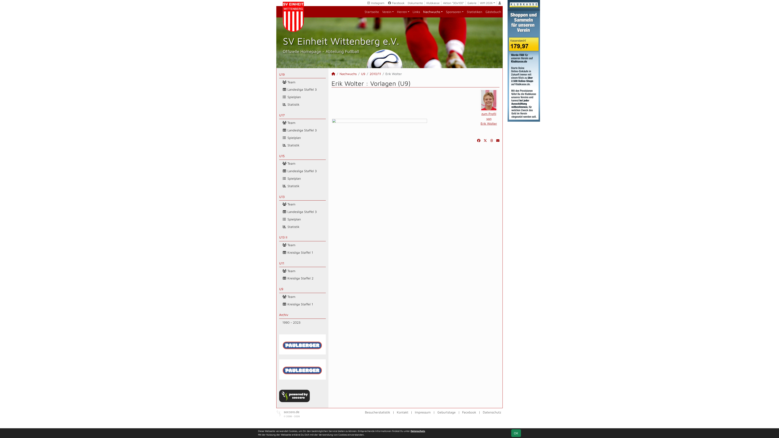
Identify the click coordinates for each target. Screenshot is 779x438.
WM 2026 (486, 3)
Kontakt (402, 412)
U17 (282, 115)
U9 (281, 289)
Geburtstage (446, 412)
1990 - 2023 (291, 322)
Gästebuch (493, 12)
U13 (282, 197)
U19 (282, 74)
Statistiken (474, 12)
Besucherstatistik (377, 412)
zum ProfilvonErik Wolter (489, 118)
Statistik (292, 104)
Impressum (423, 412)
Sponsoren (453, 12)
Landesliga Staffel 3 (301, 89)
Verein (386, 12)
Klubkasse (433, 3)
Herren (402, 12)
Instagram (377, 3)
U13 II (283, 237)
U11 (281, 263)
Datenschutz (492, 412)
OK (516, 433)
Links (416, 12)
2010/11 (375, 74)
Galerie (472, 3)
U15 (282, 156)
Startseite (372, 12)
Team (290, 82)
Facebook (398, 3)
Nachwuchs (431, 12)
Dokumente (415, 3)
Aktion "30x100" (453, 3)
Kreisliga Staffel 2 (299, 278)
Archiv (283, 315)
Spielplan (293, 97)
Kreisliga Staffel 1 (299, 252)
